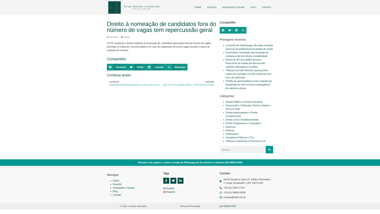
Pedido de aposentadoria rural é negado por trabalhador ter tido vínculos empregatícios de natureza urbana (249, 84)
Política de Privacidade (190, 206)
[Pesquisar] (269, 149)
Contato (266, 7)
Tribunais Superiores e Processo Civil (245, 141)
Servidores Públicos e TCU (240, 137)
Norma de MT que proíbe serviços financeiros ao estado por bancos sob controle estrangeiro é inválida (245, 63)
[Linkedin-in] (180, 181)
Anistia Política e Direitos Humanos (244, 102)
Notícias (230, 130)
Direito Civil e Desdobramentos (242, 119)
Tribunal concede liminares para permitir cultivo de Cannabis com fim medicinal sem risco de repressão (248, 74)
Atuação (211, 7)
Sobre (197, 7)
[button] (117, 67)
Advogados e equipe (233, 7)
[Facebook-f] (166, 181)
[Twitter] (173, 181)
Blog (253, 7)
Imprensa (230, 127)
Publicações (232, 134)
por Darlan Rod (228, 206)
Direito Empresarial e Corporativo (243, 123)
